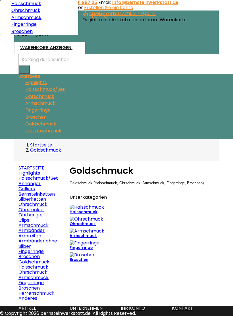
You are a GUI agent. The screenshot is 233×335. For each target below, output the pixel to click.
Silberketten (32, 199)
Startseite (31, 168)
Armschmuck (40, 103)
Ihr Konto (133, 308)
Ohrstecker (31, 209)
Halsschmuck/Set (45, 89)
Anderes (27, 298)
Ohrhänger (30, 215)
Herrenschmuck (43, 130)
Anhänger (29, 183)
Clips (23, 220)
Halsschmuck (26, 3)
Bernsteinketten (36, 194)
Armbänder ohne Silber (37, 243)
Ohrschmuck (39, 96)
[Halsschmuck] (87, 207)
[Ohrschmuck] (86, 218)
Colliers (26, 188)
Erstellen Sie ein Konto (108, 7)
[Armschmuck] (87, 230)
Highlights (36, 82)
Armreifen (29, 236)
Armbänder (31, 230)
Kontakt (182, 308)
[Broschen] (82, 254)
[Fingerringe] (84, 242)
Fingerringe (38, 110)
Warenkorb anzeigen (49, 48)
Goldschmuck (40, 124)
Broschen (36, 117)
